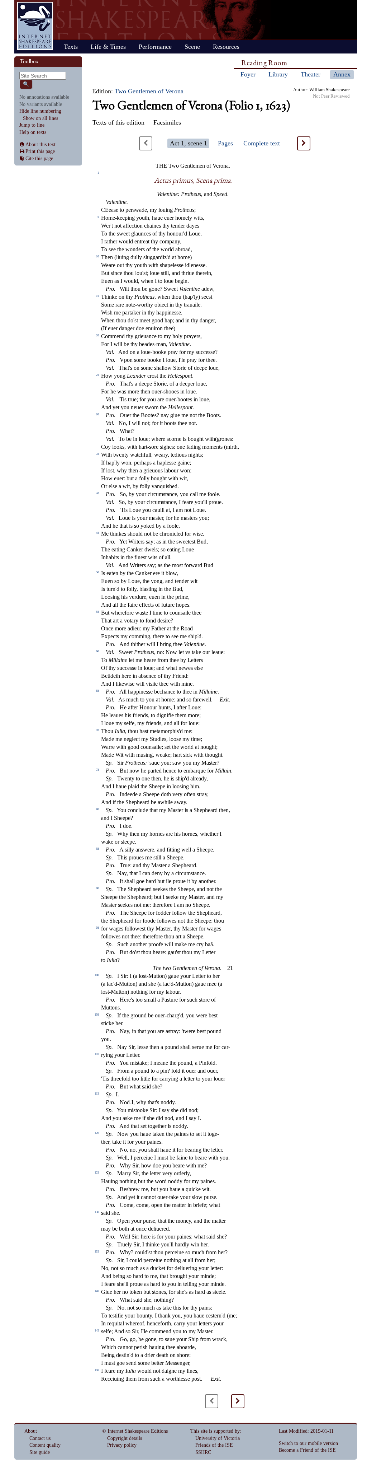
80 (97, 809)
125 (97, 1172)
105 (97, 1014)
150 (97, 1370)
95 (97, 927)
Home (35, 26)
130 (97, 1212)
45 (97, 533)
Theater (310, 74)
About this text (40, 144)
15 (97, 296)
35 (97, 454)
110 (97, 1054)
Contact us (40, 1438)
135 (97, 1251)
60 (97, 651)
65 (97, 690)
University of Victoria (217, 1438)
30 (97, 414)
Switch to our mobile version (308, 1443)
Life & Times (108, 46)
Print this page (40, 151)
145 (97, 1330)
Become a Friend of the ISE (307, 1450)
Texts (71, 46)
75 (97, 769)
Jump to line (31, 125)
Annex (342, 74)
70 (97, 730)
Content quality (45, 1445)
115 (97, 1093)
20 (97, 335)
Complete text (261, 143)
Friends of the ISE (214, 1445)
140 (97, 1291)
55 (97, 612)
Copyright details (124, 1438)
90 (97, 888)
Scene (192, 46)
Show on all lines (40, 118)
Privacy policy (122, 1445)
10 (97, 256)
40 (97, 493)
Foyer (248, 74)
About (30, 1431)
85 (97, 848)
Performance (155, 46)
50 (97, 572)
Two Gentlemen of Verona (149, 91)
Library (278, 74)
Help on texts (32, 132)
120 (97, 1133)
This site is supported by (215, 1431)
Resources (226, 46)
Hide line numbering (40, 111)
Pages (225, 143)
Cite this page (39, 158)
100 (97, 975)
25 (97, 375)
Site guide (39, 1452)
